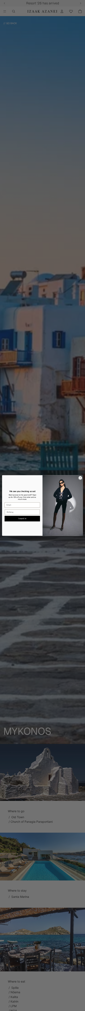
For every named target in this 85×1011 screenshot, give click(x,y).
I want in (22, 518)
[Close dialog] (80, 478)
